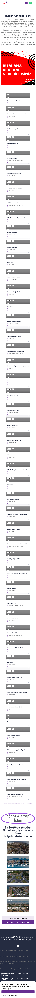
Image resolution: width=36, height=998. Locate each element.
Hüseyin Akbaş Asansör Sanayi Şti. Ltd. (17, 470)
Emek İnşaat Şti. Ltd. (12, 143)
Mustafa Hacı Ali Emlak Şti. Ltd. (15, 351)
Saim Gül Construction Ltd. (14, 336)
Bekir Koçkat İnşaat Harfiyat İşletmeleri (18, 366)
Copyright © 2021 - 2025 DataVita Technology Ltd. (14, 978)
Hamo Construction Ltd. (13, 735)
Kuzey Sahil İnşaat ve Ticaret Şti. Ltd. (17, 692)
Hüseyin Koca (10, 455)
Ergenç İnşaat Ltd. (12, 247)
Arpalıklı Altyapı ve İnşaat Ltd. (15, 381)
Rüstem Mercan (11, 588)
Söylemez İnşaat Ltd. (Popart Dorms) (17, 514)
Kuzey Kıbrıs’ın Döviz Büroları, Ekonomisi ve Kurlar (14, 950)
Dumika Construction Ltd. (14, 101)
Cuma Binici (10, 262)
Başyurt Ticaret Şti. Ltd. (13, 529)
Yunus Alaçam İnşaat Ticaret (15, 765)
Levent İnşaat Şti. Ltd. (13, 410)
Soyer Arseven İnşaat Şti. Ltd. (15, 794)
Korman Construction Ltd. (14, 321)
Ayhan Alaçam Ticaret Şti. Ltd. (15, 707)
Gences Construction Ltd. (14, 440)
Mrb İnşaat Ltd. (11, 603)
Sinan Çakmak (11, 722)
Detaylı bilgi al (6, 989)
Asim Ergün (10, 484)
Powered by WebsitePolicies (9, 995)
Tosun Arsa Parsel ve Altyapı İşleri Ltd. (17, 573)
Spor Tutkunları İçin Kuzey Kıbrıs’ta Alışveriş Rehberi (15, 969)
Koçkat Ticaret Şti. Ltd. (13, 618)
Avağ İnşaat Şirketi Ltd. (13, 559)
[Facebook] (18, 946)
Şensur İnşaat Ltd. (12, 232)
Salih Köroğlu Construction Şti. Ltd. (16, 114)
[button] (18, 918)
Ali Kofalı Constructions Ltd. (14, 203)
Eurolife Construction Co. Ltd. (15, 677)
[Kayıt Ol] (30, 3)
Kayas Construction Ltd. (13, 277)
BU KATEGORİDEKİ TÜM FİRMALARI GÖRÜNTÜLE (18, 804)
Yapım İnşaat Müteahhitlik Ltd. (15, 648)
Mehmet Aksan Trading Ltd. (14, 188)
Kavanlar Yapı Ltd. (12, 633)
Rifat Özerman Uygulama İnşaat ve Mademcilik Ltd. (21, 750)
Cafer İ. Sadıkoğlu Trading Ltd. (15, 292)
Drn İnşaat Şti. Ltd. (12, 158)
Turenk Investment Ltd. (13, 395)
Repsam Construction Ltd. (14, 173)
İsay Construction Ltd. (13, 499)
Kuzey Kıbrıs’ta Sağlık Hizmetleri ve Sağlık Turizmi (14, 956)
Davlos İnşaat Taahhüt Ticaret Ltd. (16, 779)
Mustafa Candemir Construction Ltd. (17, 544)
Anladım (18, 992)
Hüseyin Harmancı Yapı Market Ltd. (16, 218)
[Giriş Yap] (26, 3)
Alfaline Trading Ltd (12, 425)
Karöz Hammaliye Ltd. (13, 129)
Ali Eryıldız (10, 662)
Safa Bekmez (10, 306)
